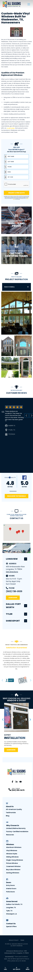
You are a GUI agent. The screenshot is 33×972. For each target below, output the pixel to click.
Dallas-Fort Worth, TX (14, 904)
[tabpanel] (16, 335)
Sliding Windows (12, 857)
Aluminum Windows (13, 847)
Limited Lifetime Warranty (16, 828)
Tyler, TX (9, 911)
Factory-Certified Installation (17, 831)
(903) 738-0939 (14, 591)
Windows (10, 844)
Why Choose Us (12, 825)
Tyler (9, 614)
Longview (12, 558)
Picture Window (12, 863)
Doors (8, 882)
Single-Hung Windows (14, 860)
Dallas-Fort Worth (13, 606)
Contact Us (11, 923)
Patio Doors (10, 892)
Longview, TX (11, 907)
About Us (9, 806)
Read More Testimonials (16, 496)
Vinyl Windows (11, 850)
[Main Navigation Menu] (28, 4)
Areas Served (11, 901)
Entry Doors (10, 885)
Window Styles (11, 854)
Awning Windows (12, 873)
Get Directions (12, 572)
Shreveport (13, 620)
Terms (22, 940)
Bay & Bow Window (13, 869)
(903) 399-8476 (18, 790)
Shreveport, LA (11, 914)
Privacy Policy (13, 940)
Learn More (12, 598)
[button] (19, 531)
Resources (10, 835)
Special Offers (11, 926)
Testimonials (11, 812)
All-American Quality (14, 809)
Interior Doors (11, 888)
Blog (7, 816)
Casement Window (13, 866)
